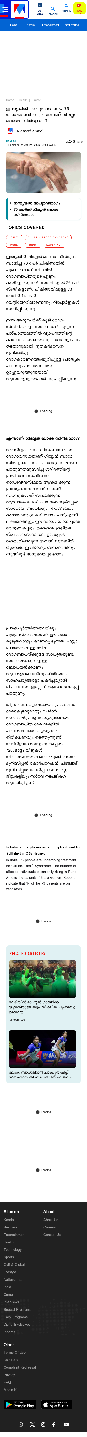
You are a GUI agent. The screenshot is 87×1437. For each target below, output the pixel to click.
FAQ (7, 1382)
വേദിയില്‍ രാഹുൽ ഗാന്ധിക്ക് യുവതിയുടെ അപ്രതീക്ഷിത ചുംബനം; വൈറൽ (42, 1007)
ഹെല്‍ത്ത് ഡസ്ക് (30, 131)
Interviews (11, 1302)
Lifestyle (10, 1272)
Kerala (31, 25)
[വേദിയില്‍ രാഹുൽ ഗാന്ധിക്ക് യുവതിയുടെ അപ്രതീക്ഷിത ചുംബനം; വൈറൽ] (42, 979)
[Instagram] (43, 1424)
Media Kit (11, 1390)
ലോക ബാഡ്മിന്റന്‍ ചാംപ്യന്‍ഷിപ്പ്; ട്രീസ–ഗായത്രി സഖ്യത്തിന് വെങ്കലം (40, 1075)
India (33, 245)
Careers (50, 1227)
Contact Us (52, 1234)
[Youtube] (66, 1424)
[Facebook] (55, 1424)
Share (78, 142)
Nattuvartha (72, 25)
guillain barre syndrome (48, 237)
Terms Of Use (15, 1352)
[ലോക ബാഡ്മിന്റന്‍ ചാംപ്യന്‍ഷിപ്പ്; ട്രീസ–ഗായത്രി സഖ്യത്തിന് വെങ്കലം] (42, 1049)
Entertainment (50, 25)
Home (13, 25)
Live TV (79, 12)
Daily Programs (16, 1317)
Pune (14, 245)
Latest (36, 100)
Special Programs (17, 1309)
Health (23, 100)
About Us (51, 1219)
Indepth (9, 1332)
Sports (9, 1257)
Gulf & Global (14, 1264)
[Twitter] (32, 1424)
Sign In (66, 11)
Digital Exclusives (17, 1324)
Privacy (9, 1375)
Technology (13, 1249)
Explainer (54, 245)
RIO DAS (11, 1360)
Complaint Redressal (20, 1367)
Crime (8, 1294)
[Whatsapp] (20, 1424)
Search (53, 14)
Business (11, 1227)
